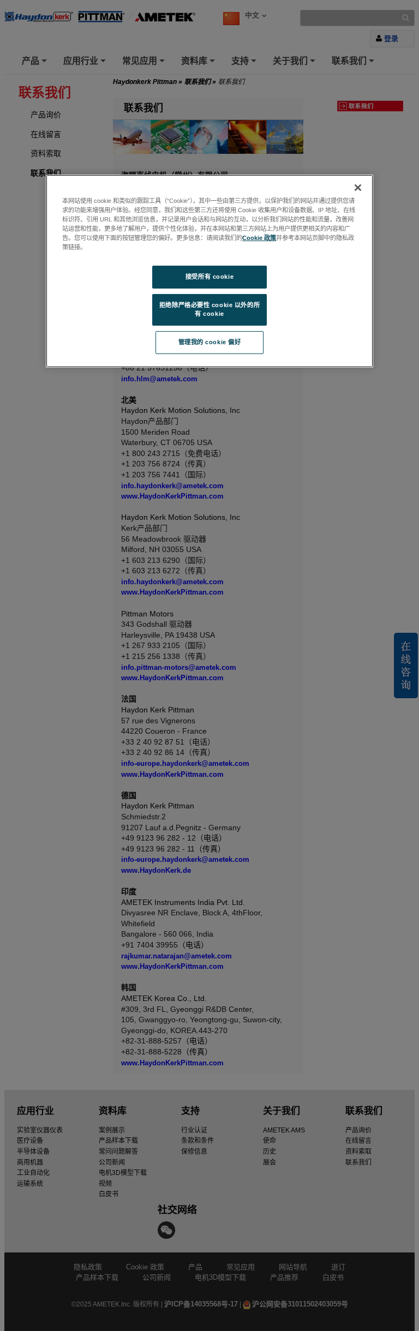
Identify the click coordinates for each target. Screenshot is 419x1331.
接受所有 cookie (209, 276)
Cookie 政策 (259, 238)
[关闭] (358, 188)
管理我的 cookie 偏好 (209, 342)
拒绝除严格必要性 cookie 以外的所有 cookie (209, 309)
